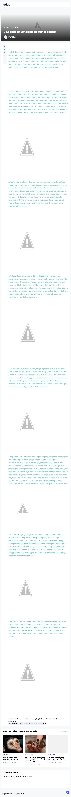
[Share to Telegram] (4, 58)
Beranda (6, 27)
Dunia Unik (24, 723)
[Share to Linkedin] (4, 55)
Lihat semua (65, 731)
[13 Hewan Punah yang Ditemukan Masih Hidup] (58, 744)
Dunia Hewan (14, 27)
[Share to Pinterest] (4, 52)
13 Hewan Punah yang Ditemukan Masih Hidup (57, 759)
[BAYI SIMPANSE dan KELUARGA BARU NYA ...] (13, 744)
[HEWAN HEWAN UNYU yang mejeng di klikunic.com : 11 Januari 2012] (35, 744)
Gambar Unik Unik (35, 723)
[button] (4, 61)
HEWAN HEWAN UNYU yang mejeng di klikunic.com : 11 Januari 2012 (35, 760)
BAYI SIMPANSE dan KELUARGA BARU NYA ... (11, 759)
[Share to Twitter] (4, 49)
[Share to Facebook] (4, 46)
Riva (44, 723)
